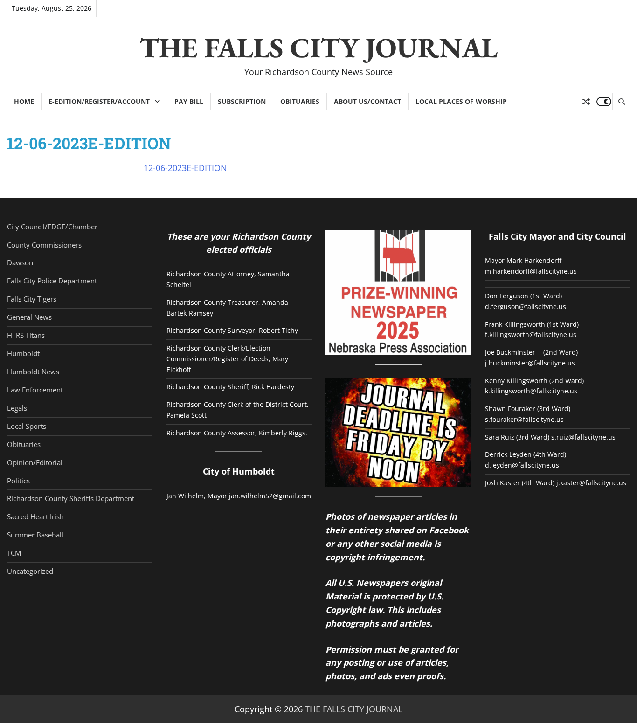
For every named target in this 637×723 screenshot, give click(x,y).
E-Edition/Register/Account (99, 101)
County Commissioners (44, 244)
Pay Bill (188, 101)
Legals (17, 408)
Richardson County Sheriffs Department (70, 498)
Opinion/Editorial (34, 462)
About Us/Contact (367, 101)
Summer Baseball (35, 534)
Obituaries (299, 101)
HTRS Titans (26, 335)
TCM (14, 553)
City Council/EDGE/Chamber (52, 226)
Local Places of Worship (461, 101)
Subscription (242, 101)
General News (29, 317)
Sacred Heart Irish (35, 516)
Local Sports (26, 426)
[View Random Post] (586, 101)
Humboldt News (33, 371)
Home (24, 101)
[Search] (621, 101)
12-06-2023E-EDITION (185, 167)
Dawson (20, 262)
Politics (18, 480)
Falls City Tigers (31, 298)
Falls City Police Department (52, 280)
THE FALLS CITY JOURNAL (318, 47)
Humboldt (23, 353)
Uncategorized (30, 571)
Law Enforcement (35, 389)
